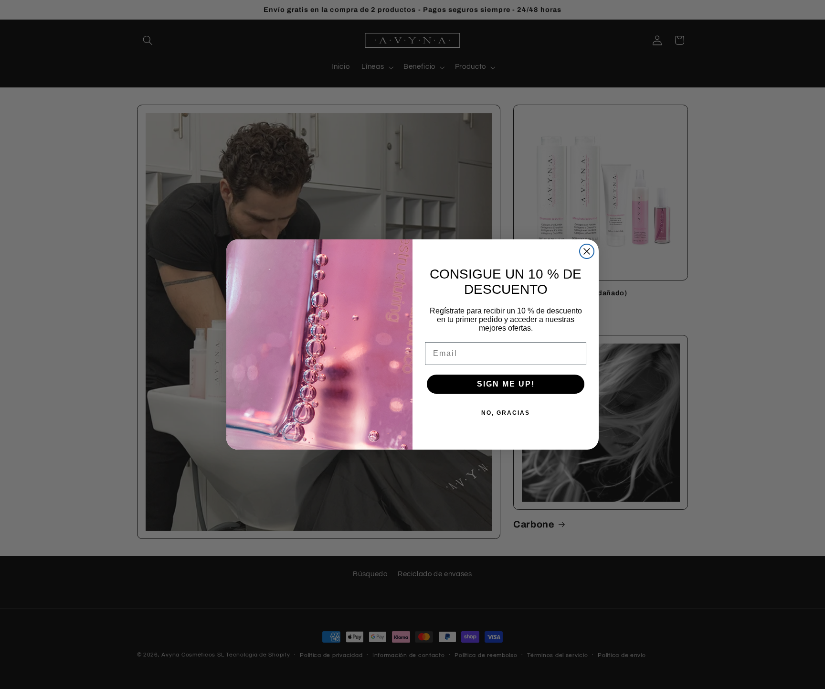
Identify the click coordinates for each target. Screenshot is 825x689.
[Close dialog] (587, 251)
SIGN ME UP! (506, 384)
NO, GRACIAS (505, 412)
